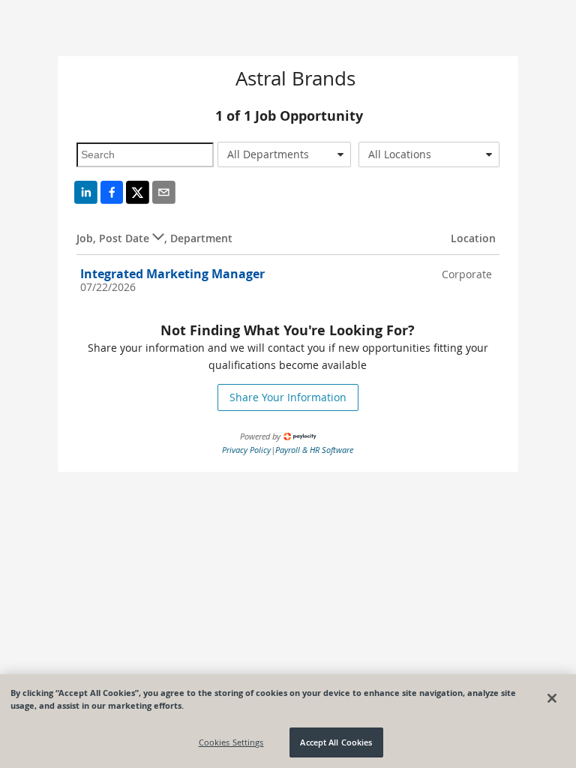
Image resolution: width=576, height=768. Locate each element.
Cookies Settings (231, 742)
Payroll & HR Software (314, 449)
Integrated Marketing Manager (172, 274)
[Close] (552, 698)
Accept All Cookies (336, 742)
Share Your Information (288, 397)
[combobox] (284, 154)
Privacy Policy (246, 449)
